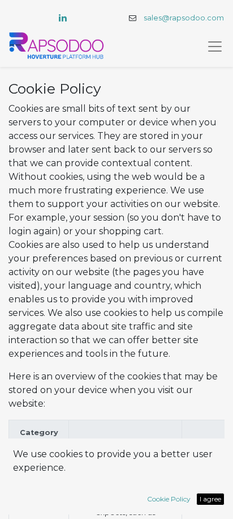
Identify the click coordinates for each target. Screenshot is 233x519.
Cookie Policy (169, 499)
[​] (63, 17)
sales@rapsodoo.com (184, 18)
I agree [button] (210, 499)
